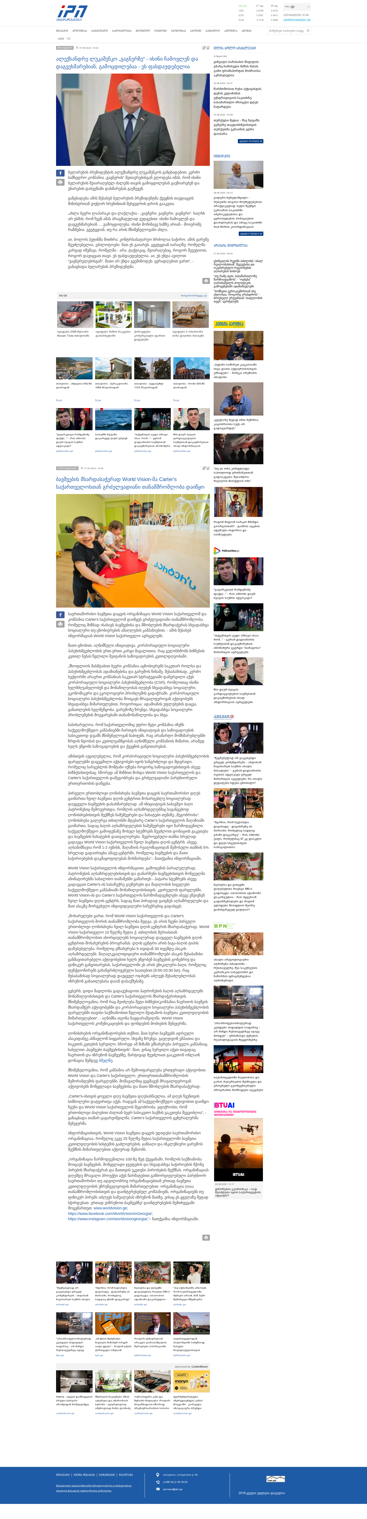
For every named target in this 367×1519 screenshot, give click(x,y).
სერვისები (107, 1474)
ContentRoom (200, 1366)
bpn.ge (243, 5)
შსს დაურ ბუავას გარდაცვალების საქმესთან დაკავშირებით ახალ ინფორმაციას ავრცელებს (191, 442)
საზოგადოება (121, 30)
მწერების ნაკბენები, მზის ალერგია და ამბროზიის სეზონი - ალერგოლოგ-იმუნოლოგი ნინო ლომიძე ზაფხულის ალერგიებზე (113, 1404)
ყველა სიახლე (249, 141)
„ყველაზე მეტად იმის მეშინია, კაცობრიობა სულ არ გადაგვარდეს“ (236, 424)
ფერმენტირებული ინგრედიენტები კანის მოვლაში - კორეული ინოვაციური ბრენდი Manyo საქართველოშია (189, 1404)
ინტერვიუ (222, 156)
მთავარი (62, 30)
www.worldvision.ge (110, 1208)
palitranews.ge (142, 1355)
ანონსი (246, 30)
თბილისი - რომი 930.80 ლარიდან (189, 385)
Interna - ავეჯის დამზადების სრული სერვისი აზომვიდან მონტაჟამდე (74, 1400)
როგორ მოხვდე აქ (194, 295)
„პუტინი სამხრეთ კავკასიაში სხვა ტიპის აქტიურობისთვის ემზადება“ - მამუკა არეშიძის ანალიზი (235, 371)
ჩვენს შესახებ (84, 1474)
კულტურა (230, 30)
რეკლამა (126, 1474)
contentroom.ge (65, 1413)
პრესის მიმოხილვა (230, 245)
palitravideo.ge (64, 451)
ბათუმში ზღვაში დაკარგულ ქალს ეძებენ (111, 436)
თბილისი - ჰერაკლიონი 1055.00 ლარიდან (111, 385)
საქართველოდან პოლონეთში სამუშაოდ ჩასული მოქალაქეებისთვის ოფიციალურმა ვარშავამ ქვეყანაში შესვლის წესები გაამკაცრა (191, 1350)
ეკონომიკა (178, 30)
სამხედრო (213, 30)
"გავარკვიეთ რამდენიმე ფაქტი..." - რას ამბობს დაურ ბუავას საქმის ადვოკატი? (72, 440)
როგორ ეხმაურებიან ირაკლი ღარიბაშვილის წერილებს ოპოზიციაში (150, 1342)
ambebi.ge (62, 1304)
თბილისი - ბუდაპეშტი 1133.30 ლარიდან (149, 385)
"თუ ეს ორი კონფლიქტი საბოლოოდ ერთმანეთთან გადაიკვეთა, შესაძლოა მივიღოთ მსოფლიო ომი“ (233, 475)
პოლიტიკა (79, 30)
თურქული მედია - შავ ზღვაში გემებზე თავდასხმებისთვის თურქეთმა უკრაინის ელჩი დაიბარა (237, 127)
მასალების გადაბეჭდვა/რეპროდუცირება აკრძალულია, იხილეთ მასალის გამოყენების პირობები (94, 1488)
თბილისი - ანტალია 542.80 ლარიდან (74, 385)
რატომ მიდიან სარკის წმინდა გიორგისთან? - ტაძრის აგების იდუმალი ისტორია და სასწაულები (237, 528)
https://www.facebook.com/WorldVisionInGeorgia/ (110, 1213)
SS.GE (63, 295)
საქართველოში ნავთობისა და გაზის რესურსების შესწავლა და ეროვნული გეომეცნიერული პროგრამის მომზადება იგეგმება (238, 1084)
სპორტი (195, 30)
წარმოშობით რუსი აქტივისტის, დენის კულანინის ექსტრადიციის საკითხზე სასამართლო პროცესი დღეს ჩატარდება (238, 97)
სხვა (61, 38)
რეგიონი (160, 30)
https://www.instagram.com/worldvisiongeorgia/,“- (109, 1219)
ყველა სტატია (249, 233)
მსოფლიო (143, 30)
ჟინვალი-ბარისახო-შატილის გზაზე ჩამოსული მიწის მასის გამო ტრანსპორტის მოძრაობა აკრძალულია (237, 68)
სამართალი (99, 30)
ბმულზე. (106, 1060)
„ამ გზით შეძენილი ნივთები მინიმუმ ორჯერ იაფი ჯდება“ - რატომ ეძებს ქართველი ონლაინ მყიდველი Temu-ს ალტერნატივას (113, 1348)
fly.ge (59, 400)
